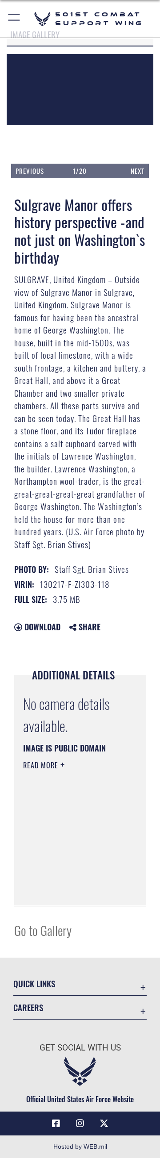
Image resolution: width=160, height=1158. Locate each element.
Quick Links (34, 983)
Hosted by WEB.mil (80, 1146)
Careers (28, 1007)
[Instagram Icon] (80, 1123)
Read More (41, 765)
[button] (14, 19)
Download (41, 627)
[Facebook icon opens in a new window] (56, 1123)
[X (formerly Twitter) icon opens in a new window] (104, 1123)
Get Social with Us (80, 1048)
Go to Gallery (43, 929)
